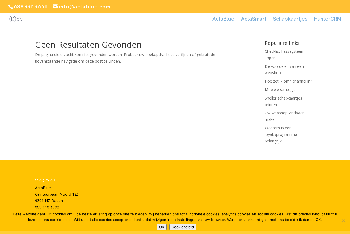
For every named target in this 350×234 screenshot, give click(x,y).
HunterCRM (327, 19)
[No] (343, 220)
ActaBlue (223, 19)
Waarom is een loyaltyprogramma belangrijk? (281, 134)
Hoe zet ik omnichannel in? (288, 81)
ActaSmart (253, 19)
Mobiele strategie (280, 89)
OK (161, 227)
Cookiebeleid (182, 227)
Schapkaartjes (290, 19)
